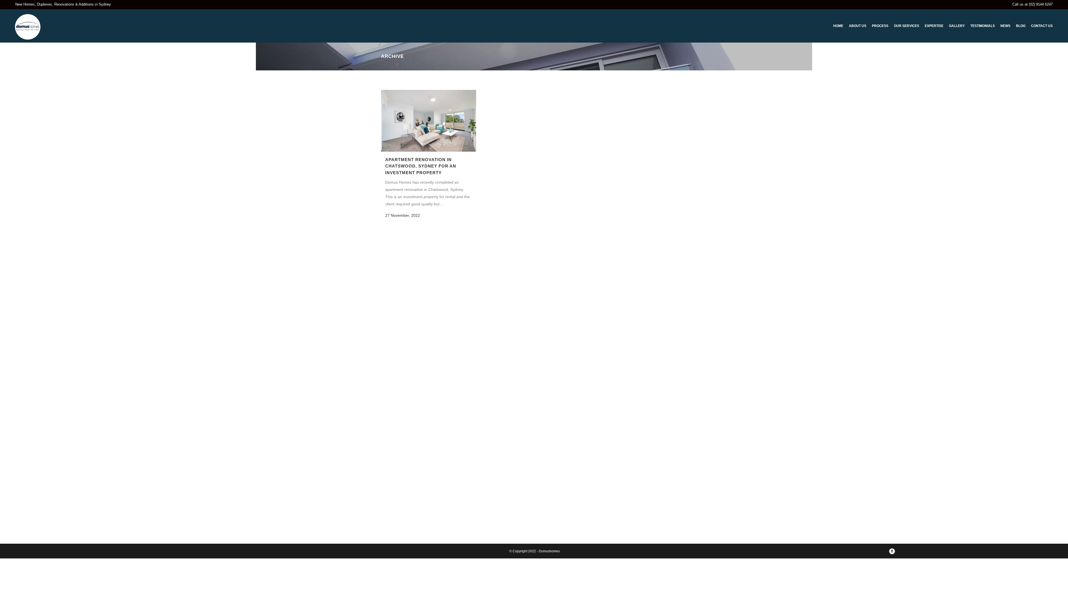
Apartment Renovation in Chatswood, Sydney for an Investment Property (420, 166)
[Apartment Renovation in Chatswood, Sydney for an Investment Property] (428, 121)
